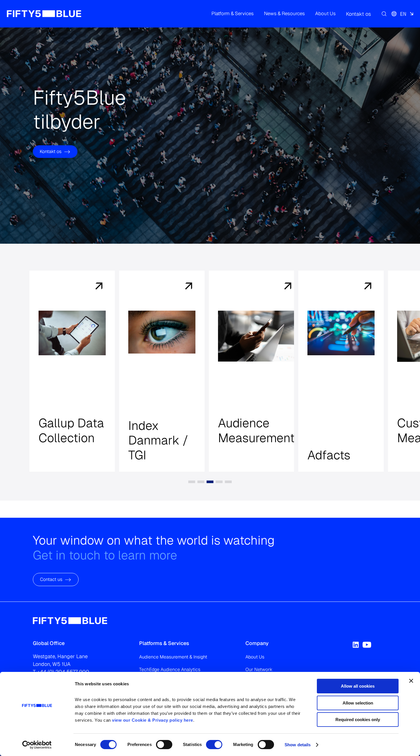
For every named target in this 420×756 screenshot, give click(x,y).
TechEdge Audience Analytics (169, 669)
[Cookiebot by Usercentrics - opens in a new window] (37, 745)
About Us (254, 657)
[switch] (164, 744)
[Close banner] (411, 681)
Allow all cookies (358, 686)
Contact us (51, 580)
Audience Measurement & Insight (173, 657)
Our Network (258, 669)
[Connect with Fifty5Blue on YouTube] (367, 645)
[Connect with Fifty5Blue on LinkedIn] (356, 645)
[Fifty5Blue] (44, 13)
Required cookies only (357, 719)
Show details (298, 744)
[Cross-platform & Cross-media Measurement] (102, 286)
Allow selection (358, 703)
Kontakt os (50, 151)
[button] (232, 13)
